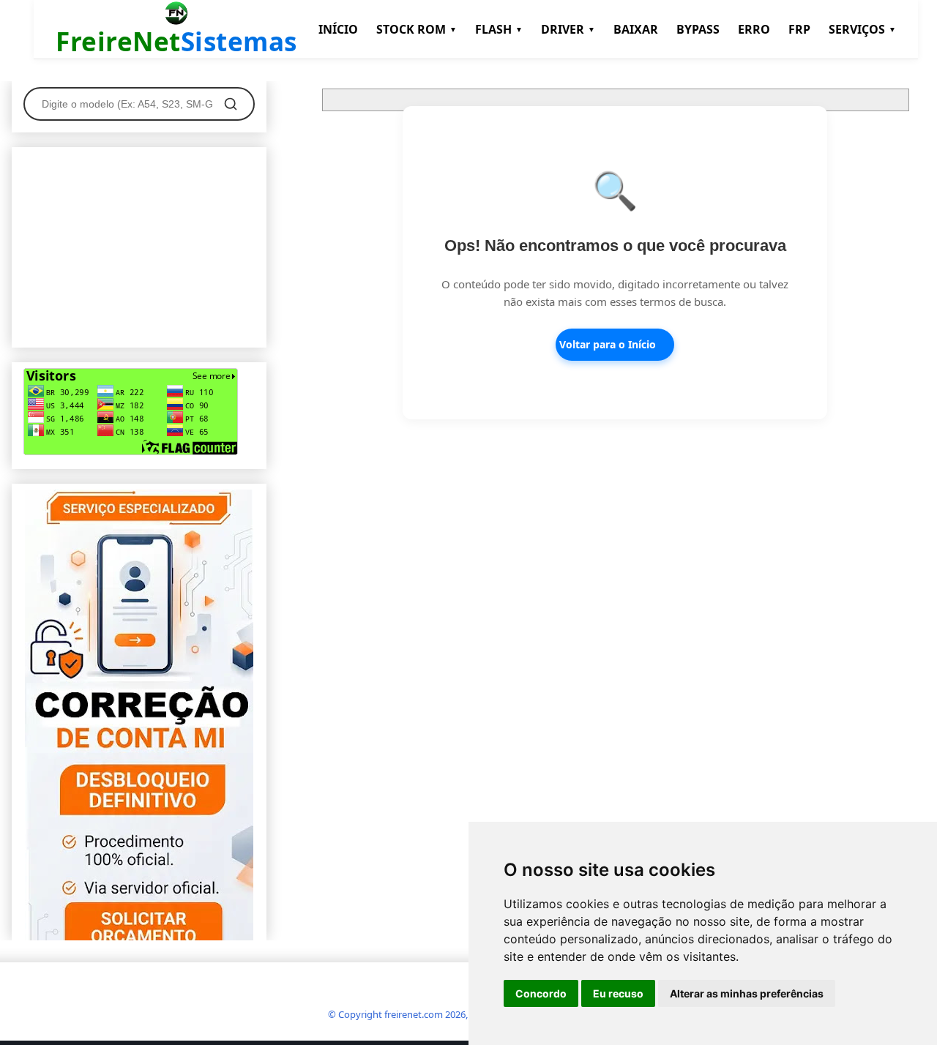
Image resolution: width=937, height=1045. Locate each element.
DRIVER (568, 29)
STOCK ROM (416, 29)
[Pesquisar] (230, 104)
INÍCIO (338, 29)
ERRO (754, 29)
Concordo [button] (541, 993)
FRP (799, 29)
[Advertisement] (139, 244)
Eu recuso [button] (618, 993)
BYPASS (698, 29)
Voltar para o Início (607, 344)
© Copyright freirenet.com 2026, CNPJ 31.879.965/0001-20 (452, 1014)
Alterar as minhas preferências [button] (747, 993)
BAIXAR (635, 29)
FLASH (499, 29)
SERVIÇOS (862, 29)
